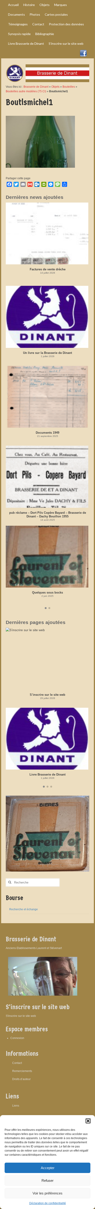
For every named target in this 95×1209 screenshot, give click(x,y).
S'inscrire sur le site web (21, 1016)
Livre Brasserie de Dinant (47, 774)
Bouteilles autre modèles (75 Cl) (26, 91)
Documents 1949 (47, 432)
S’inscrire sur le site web (47, 694)
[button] (88, 1121)
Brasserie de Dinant (36, 86)
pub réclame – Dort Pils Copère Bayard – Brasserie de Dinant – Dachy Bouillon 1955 (47, 514)
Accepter (47, 1168)
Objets (55, 86)
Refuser (47, 1180)
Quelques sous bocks (47, 592)
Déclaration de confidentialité (47, 1203)
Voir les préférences (47, 1193)
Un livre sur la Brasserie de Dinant (47, 353)
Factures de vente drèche (47, 269)
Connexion (17, 1038)
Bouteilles (68, 86)
